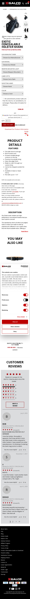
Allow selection (15, 326)
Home (5, 9)
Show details (21, 317)
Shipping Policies (5, 557)
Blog (2, 534)
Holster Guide (4, 536)
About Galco (4, 529)
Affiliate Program (5, 543)
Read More (24, 231)
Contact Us (4, 562)
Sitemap (3, 574)
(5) (15, 385)
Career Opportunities (6, 565)
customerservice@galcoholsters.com (12, 203)
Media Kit (3, 567)
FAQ (2, 531)
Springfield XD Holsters (18, 9)
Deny (15, 331)
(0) (15, 388)
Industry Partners (5, 541)
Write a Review (15, 405)
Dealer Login (4, 569)
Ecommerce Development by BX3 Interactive (15, 593)
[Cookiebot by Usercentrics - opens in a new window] (21, 266)
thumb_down (23, 450)
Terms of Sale (4, 548)
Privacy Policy (4, 545)
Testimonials (4, 572)
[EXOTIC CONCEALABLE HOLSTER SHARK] (12, 24)
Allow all (15, 321)
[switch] (25, 300)
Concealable (15, 191)
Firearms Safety (5, 553)
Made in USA (4, 538)
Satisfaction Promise (6, 555)
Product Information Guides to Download (12, 550)
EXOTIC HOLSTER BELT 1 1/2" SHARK (15, 344)
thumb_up (19, 450)
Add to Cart (8, 125)
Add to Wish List (20, 125)
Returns (3, 560)
